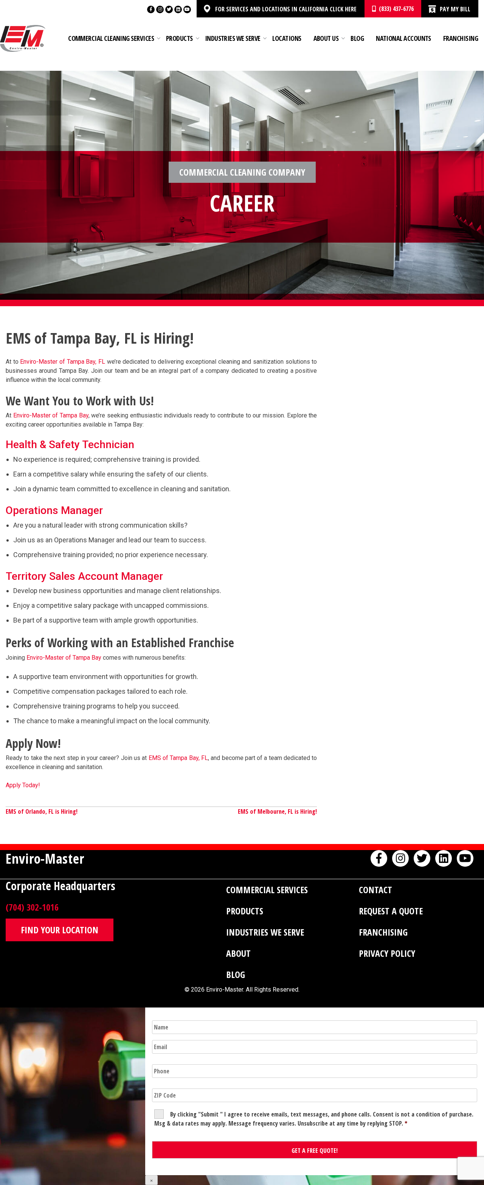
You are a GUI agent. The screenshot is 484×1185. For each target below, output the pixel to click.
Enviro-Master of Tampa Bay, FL (62, 361)
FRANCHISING (383, 932)
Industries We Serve (233, 38)
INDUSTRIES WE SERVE (265, 932)
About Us (326, 38)
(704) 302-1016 (32, 907)
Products (179, 38)
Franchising (460, 38)
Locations (286, 38)
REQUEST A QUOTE (391, 911)
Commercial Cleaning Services (111, 38)
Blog (357, 38)
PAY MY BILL (455, 9)
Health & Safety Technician (70, 444)
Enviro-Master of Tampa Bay (50, 415)
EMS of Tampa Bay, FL (178, 757)
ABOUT (238, 953)
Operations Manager (54, 510)
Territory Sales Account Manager (84, 576)
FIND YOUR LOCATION (59, 929)
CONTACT (375, 889)
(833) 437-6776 (395, 9)
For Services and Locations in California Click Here (286, 9)
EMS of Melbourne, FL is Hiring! (277, 811)
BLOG (235, 974)
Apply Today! (23, 785)
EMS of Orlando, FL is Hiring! (42, 811)
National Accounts (403, 38)
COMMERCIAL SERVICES (267, 889)
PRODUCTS (244, 911)
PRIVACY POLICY (387, 953)
